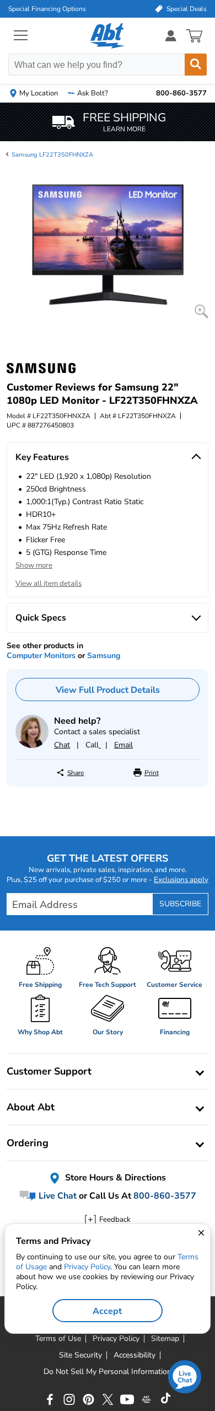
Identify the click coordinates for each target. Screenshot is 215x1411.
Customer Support (49, 1071)
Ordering (28, 1143)
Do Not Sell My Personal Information (107, 1372)
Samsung (103, 655)
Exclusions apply (181, 880)
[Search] (196, 65)
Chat (62, 745)
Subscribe (180, 904)
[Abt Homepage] (107, 36)
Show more (33, 565)
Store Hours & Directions (114, 1178)
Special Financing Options (47, 8)
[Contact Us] (32, 745)
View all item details (48, 584)
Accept (107, 1311)
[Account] (171, 35)
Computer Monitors (41, 655)
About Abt (31, 1107)
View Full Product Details (108, 690)
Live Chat (56, 1196)
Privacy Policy (87, 1267)
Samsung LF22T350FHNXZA (52, 155)
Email (123, 745)
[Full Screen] (201, 311)
